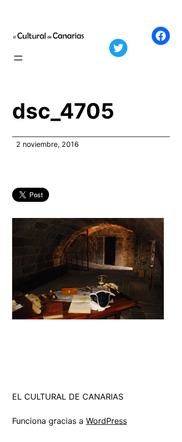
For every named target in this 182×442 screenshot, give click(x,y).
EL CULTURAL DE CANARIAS (67, 397)
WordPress (106, 421)
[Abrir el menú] (18, 58)
